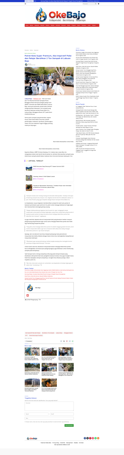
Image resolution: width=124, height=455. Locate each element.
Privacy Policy (56, 442)
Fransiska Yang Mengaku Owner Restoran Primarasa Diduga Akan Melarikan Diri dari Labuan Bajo (87, 140)
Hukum (47, 25)
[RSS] (98, 438)
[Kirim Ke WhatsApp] (73, 341)
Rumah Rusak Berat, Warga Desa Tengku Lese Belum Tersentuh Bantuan (31, 390)
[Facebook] (85, 438)
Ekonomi (63, 25)
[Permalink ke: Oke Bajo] (26, 64)
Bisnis (68, 25)
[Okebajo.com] (56, 14)
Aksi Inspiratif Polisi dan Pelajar (32, 333)
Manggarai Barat (68, 333)
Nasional (37, 25)
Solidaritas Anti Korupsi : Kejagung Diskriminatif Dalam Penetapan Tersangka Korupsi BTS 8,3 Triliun (87, 145)
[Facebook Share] (61, 341)
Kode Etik (62, 442)
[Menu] (26, 4)
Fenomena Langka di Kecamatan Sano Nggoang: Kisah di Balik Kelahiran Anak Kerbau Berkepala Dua (49, 270)
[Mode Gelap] (98, 4)
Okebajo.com (37, 98)
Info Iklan (81, 442)
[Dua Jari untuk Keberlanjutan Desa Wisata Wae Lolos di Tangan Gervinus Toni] (49, 351)
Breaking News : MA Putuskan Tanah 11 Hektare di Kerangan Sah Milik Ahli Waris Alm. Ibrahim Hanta (87, 117)
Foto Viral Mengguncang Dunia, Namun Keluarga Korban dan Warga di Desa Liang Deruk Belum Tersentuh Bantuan (49, 390)
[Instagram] (93, 438)
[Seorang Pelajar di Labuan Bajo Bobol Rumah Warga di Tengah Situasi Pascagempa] (66, 351)
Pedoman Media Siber (46, 442)
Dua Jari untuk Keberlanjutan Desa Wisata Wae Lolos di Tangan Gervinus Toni (43, 272)
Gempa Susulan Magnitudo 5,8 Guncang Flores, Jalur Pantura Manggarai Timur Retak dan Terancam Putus (66, 374)
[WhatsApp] (95, 438)
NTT (26, 335)
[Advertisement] (49, 39)
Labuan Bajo (59, 333)
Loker (89, 25)
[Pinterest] (90, 438)
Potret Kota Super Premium (35, 335)
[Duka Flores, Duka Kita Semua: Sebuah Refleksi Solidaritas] (32, 367)
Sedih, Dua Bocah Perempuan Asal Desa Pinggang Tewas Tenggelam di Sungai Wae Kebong (86, 150)
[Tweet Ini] (64, 341)
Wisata (52, 25)
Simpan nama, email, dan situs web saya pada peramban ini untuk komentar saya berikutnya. (47, 421)
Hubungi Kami (69, 442)
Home (27, 25)
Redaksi (76, 442)
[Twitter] (87, 438)
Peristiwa (84, 25)
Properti (74, 25)
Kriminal (58, 25)
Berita (31, 25)
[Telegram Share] (70, 341)
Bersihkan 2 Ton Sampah (48, 333)
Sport (78, 25)
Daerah (42, 25)
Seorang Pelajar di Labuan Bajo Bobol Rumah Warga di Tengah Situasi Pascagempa (40, 1)
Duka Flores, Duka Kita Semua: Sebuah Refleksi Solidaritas (80, 1)
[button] (95, 4)
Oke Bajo (29, 64)
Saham (94, 25)
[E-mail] (28, 296)
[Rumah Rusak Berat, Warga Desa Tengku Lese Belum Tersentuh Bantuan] (32, 383)
